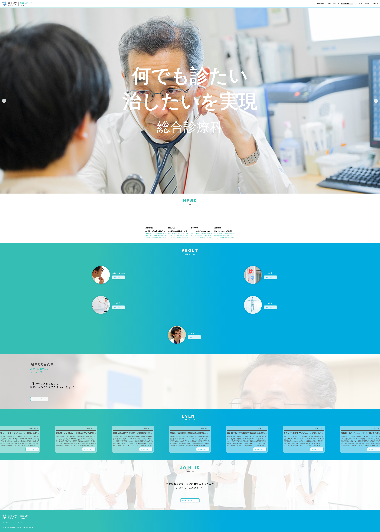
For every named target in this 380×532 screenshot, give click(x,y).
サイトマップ (9, 522)
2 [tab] (190, 191)
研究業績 (366, 3)
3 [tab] (193, 191)
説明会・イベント (332, 3)
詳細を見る (117, 277)
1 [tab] (187, 191)
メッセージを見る (38, 399)
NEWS (374, 3)
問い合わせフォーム (188, 500)
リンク (3, 522)
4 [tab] (193, 458)
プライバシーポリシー (19, 522)
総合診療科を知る (346, 3)
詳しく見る (30, 449)
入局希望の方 (320, 3)
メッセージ (357, 3)
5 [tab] (196, 458)
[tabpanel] (190, 439)
